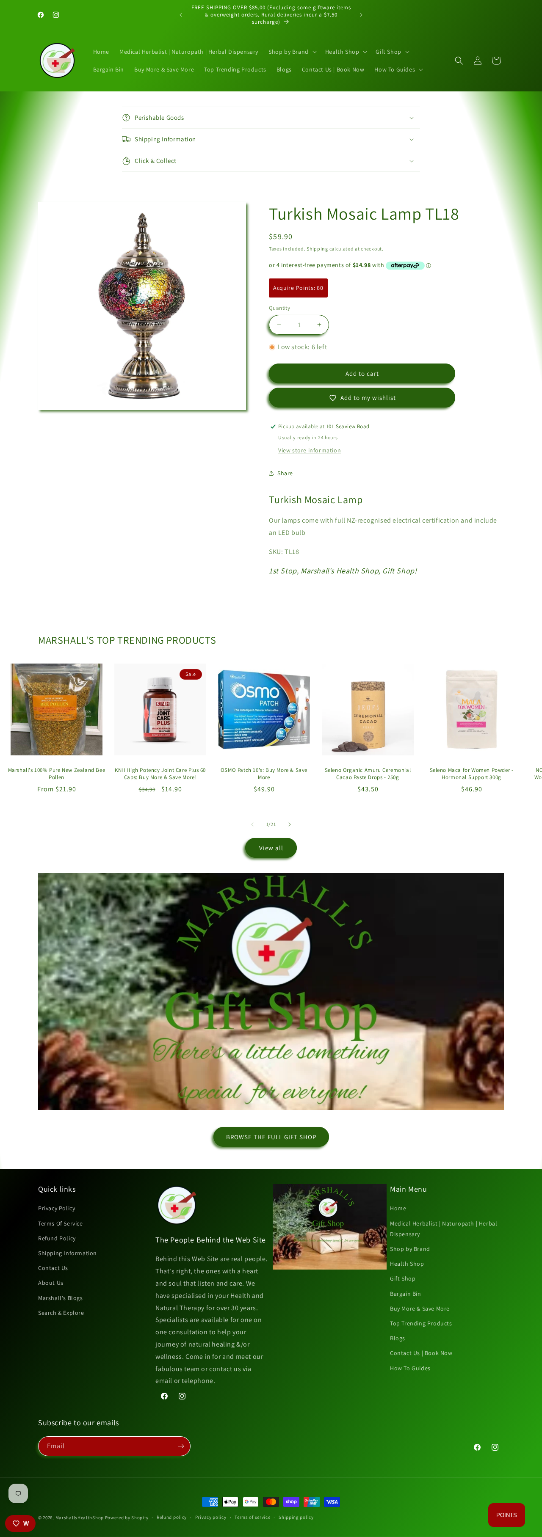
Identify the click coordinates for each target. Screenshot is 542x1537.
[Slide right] (289, 824)
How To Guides (410, 1368)
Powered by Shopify (127, 1517)
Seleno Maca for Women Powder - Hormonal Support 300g (472, 774)
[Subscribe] (180, 1446)
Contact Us (53, 1268)
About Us (51, 1282)
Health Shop (407, 1263)
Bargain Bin (405, 1293)
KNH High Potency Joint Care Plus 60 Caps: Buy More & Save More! (160, 774)
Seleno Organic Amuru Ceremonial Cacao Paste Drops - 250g (368, 774)
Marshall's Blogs (60, 1298)
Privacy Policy (56, 1208)
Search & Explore (61, 1313)
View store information (309, 450)
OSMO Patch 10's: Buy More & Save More (264, 774)
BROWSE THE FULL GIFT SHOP (271, 1137)
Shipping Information (67, 1253)
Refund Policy (57, 1238)
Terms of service (252, 1517)
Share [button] (285, 473)
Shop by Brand (410, 1249)
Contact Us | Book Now (421, 1353)
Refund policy (172, 1517)
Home (398, 1208)
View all (271, 848)
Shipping (317, 248)
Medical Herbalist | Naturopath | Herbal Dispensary (443, 1229)
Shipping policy (296, 1517)
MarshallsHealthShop (79, 1517)
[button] (291, 52)
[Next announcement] (361, 15)
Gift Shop (402, 1278)
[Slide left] (252, 824)
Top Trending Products (421, 1323)
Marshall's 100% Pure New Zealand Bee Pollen (56, 774)
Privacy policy (211, 1517)
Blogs (397, 1338)
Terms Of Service (60, 1223)
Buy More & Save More (420, 1308)
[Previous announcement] (180, 15)
